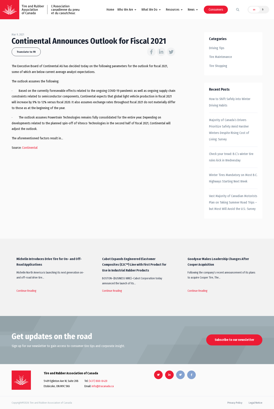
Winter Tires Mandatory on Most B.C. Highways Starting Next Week (233, 178)
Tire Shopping (218, 66)
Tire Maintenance (220, 57)
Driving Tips (216, 48)
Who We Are (125, 9)
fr (263, 9)
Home (110, 9)
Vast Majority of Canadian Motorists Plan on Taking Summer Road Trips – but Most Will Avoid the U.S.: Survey (233, 202)
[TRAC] (9, 9)
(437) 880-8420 (98, 381)
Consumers (216, 9)
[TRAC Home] (21, 380)
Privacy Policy (234, 402)
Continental (30, 148)
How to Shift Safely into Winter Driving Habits (229, 102)
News (191, 9)
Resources (172, 9)
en (254, 9)
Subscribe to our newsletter (234, 340)
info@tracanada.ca (103, 386)
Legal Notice (255, 402)
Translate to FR (26, 51)
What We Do (149, 9)
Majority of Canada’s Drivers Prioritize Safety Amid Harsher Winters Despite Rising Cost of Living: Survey (229, 129)
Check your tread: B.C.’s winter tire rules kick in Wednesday (231, 157)
